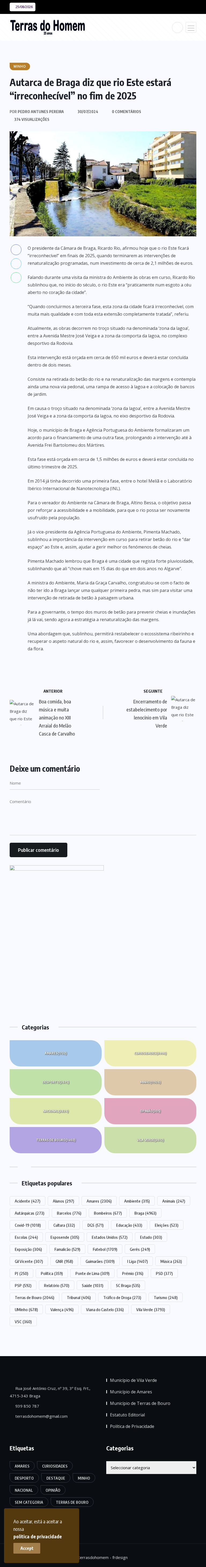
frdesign (120, 1557)
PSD (164, 1273)
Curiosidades (150, 1053)
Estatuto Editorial (127, 1415)
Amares (56, 1053)
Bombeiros (108, 1213)
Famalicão (67, 1249)
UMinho (26, 1309)
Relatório (56, 1285)
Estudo (151, 1237)
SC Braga (128, 1285)
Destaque (55, 1478)
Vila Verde (150, 1140)
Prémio (132, 1273)
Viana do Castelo (105, 1309)
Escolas (26, 1237)
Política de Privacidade (132, 1426)
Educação (129, 1225)
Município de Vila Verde (133, 1380)
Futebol (105, 1249)
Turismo (166, 1297)
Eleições (166, 1225)
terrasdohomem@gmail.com (41, 1416)
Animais (173, 1201)
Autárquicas (29, 1213)
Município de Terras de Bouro (140, 1403)
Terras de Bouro (55, 1140)
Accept (27, 1548)
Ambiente (137, 1201)
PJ (21, 1273)
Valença (61, 1309)
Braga (145, 1213)
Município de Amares (131, 1392)
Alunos (63, 1201)
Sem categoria (29, 1502)
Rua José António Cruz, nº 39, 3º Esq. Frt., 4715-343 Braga (50, 1392)
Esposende (64, 1237)
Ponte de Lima (92, 1273)
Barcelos (69, 1213)
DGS (95, 1225)
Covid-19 (28, 1225)
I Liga (137, 1261)
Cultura (64, 1225)
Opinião (150, 1111)
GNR (64, 1261)
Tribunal (79, 1297)
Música (171, 1261)
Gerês (140, 1249)
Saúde (92, 1285)
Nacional (55, 1111)
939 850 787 (26, 1406)
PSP (23, 1285)
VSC (23, 1321)
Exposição (28, 1249)
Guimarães (100, 1261)
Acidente (27, 1201)
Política (52, 1273)
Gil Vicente (29, 1261)
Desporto (55, 1082)
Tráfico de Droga (122, 1297)
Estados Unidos (109, 1237)
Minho (150, 1082)
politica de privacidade (37, 1536)
